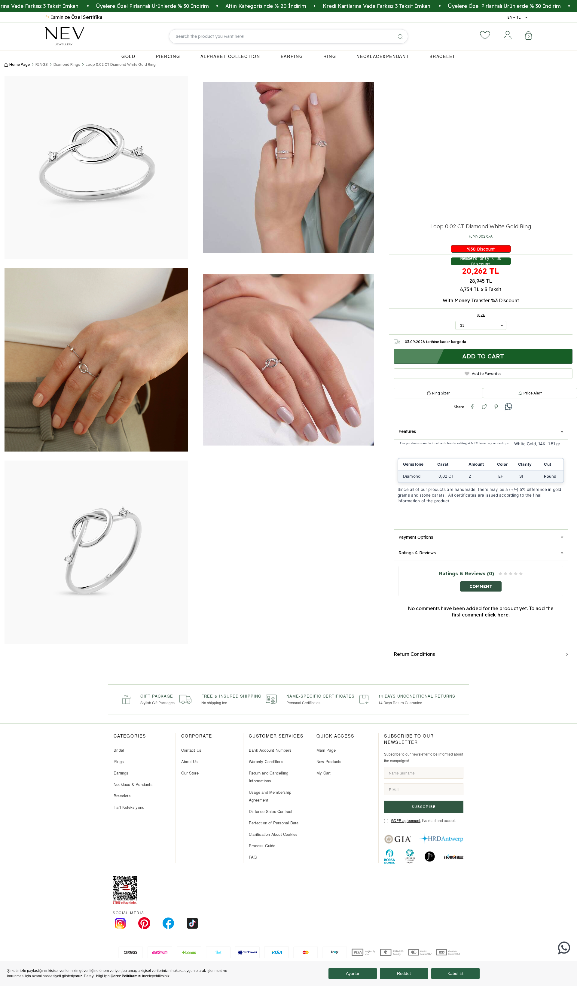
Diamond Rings (66, 64)
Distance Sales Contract (271, 811)
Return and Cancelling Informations (268, 777)
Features (407, 431)
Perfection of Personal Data (273, 823)
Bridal (119, 750)
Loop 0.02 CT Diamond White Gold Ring (121, 64)
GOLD (128, 56)
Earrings (121, 773)
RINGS (41, 64)
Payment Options (415, 537)
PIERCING (168, 56)
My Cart (323, 773)
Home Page (19, 64)
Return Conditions (414, 654)
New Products (328, 761)
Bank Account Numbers (270, 750)
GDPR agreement (405, 820)
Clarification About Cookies (273, 834)
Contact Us (191, 750)
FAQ (253, 857)
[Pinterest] (144, 923)
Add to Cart (483, 356)
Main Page (326, 750)
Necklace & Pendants (133, 784)
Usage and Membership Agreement (270, 796)
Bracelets (122, 796)
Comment (480, 586)
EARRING (292, 56)
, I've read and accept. (423, 820)
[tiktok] (192, 923)
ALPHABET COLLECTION (230, 56)
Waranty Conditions (266, 761)
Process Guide (262, 845)
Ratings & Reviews (417, 552)
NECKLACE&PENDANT (382, 56)
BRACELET (442, 56)
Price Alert (533, 393)
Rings (119, 761)
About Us (189, 761)
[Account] (507, 35)
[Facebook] (168, 923)
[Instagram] (120, 923)
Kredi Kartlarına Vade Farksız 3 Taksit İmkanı (330, 6)
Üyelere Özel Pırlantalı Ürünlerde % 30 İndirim (106, 6)
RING (329, 56)
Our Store (190, 773)
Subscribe (424, 806)
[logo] (64, 36)
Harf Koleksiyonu (129, 807)
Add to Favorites (486, 373)
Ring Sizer (441, 393)
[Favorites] (485, 35)
